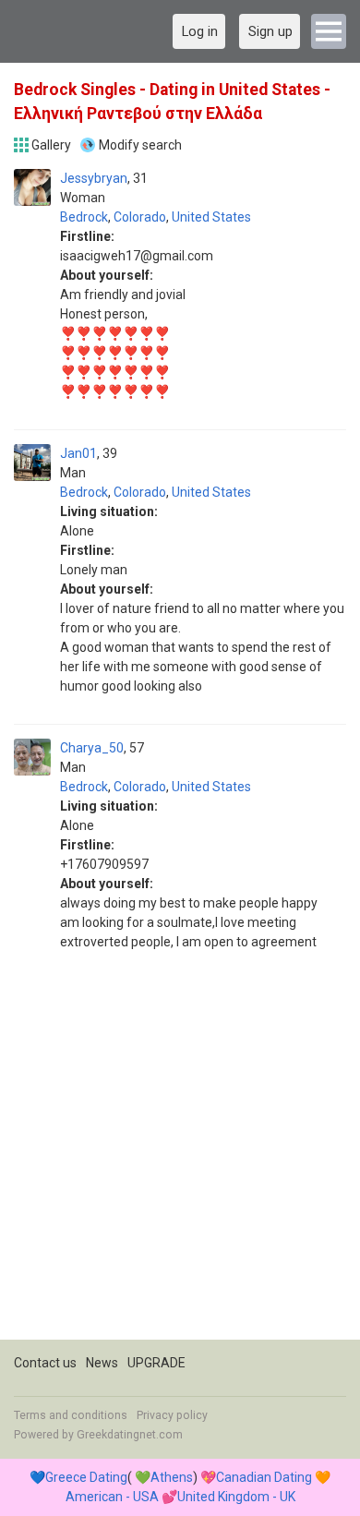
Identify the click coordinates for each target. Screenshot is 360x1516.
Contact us (45, 1362)
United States (211, 217)
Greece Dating (86, 1477)
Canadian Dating (264, 1477)
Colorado (140, 217)
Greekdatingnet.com (130, 1434)
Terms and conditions (70, 1415)
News (102, 1362)
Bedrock (84, 217)
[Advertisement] (180, 1160)
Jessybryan (93, 178)
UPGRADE (156, 1362)
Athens (171, 1477)
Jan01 (78, 453)
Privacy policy (172, 1415)
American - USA (112, 1496)
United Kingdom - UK (236, 1496)
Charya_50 (92, 747)
